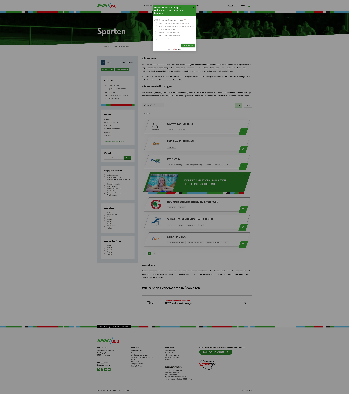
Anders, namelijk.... (164, 39)
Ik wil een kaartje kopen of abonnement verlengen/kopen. (176, 26)
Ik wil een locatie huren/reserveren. (169, 32)
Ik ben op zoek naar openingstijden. (169, 36)
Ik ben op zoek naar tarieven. (167, 29)
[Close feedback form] (193, 7)
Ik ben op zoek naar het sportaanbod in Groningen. (174, 23)
